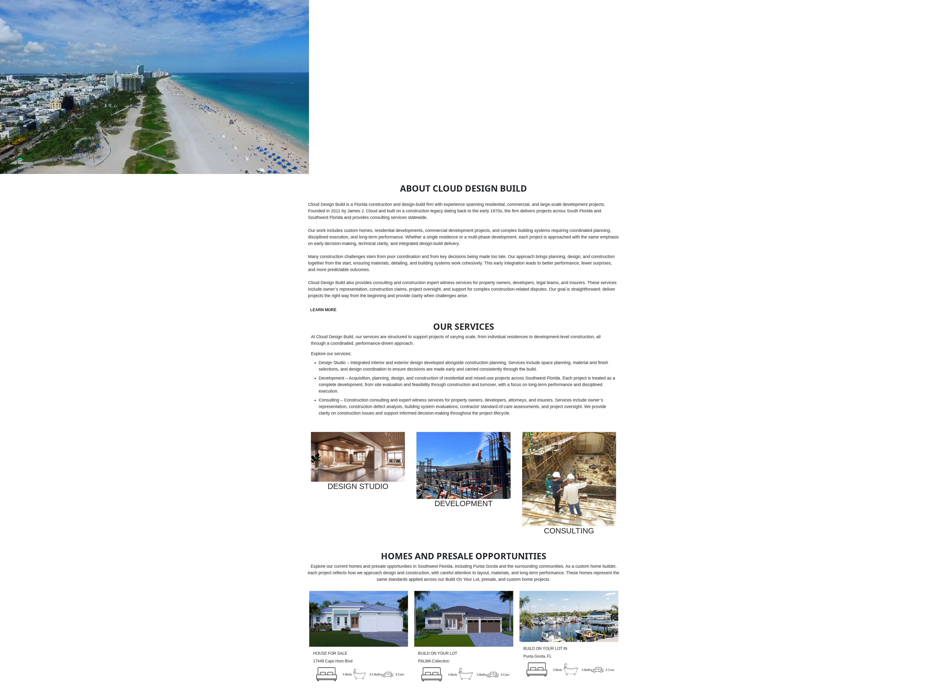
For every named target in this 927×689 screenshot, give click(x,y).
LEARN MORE (323, 310)
